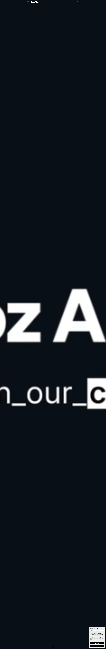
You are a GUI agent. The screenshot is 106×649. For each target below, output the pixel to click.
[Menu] (28, 2)
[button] (77, 1)
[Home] (35, 2)
